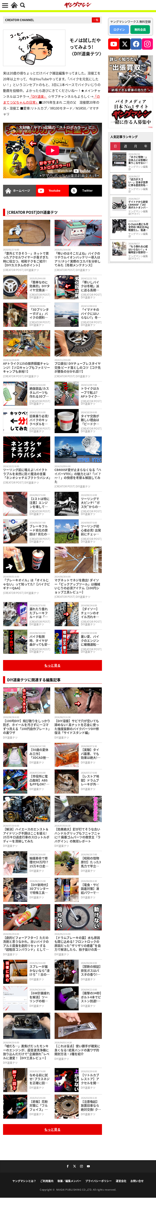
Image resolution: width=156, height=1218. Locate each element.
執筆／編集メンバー (69, 1181)
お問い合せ (137, 1181)
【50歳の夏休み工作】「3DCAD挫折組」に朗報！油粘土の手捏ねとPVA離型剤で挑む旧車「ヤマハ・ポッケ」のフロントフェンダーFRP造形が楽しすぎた (39, 754)
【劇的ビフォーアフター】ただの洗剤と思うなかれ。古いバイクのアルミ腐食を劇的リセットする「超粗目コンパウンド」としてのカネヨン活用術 (26, 943)
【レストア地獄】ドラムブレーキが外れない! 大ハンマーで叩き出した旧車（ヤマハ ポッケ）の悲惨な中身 (91, 780)
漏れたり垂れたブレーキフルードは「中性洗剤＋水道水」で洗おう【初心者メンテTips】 (38, 613)
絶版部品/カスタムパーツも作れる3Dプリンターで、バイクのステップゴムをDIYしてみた (39, 392)
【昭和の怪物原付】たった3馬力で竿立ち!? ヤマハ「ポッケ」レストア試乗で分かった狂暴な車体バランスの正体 (91, 862)
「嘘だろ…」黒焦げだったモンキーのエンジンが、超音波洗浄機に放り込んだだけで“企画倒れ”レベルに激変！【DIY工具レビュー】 (26, 1052)
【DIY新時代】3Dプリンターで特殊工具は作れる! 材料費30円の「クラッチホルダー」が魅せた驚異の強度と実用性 (39, 889)
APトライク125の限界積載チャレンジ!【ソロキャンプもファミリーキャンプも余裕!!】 (26, 367)
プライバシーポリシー (98, 1181)
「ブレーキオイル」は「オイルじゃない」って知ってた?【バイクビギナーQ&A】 (26, 584)
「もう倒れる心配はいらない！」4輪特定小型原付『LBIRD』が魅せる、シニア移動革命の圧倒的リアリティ (138, 249)
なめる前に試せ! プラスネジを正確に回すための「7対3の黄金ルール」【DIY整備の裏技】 (39, 1079)
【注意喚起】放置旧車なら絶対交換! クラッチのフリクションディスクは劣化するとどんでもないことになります (91, 1106)
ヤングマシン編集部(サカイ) (138, 212)
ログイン (119, 29)
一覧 (96, 20)
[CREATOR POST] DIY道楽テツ (21, 270)
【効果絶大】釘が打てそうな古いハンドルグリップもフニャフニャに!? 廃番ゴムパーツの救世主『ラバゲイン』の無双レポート (77, 835)
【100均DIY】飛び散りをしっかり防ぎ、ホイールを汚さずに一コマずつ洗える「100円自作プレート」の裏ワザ (26, 727)
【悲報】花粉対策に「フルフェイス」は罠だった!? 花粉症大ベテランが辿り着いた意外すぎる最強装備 (38, 1106)
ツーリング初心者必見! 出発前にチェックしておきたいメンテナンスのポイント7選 (91, 530)
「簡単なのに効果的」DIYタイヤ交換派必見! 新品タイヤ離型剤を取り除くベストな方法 (39, 286)
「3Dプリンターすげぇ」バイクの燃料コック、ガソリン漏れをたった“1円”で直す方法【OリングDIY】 (39, 313)
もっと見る (52, 665)
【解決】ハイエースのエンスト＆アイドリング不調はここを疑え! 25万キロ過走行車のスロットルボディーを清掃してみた (26, 835)
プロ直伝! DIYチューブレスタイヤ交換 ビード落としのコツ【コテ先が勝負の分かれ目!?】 (77, 367)
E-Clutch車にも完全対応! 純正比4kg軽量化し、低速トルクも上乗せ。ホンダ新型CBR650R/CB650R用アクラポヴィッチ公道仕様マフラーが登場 (138, 227)
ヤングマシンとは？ (24, 1181)
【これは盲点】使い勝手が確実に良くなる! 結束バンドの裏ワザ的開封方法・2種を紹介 (77, 1050)
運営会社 (121, 1181)
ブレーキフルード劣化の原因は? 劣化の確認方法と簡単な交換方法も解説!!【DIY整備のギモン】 (39, 530)
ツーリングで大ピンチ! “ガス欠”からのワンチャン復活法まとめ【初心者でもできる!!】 (91, 503)
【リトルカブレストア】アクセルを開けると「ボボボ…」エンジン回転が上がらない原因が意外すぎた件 (90, 1079)
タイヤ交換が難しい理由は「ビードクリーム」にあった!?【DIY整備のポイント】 (91, 420)
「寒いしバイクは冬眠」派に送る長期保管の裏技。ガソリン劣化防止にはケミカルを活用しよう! (90, 286)
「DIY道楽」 (38, 96)
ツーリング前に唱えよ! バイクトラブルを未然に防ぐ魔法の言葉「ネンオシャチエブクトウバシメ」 (26, 474)
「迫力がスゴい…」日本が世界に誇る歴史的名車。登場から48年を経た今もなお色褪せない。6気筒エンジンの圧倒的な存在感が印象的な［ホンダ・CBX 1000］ (138, 182)
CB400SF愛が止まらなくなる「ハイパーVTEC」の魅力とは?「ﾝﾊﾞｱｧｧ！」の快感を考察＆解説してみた (77, 476)
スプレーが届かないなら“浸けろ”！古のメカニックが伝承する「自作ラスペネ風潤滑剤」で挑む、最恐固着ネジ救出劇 (39, 970)
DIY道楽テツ (10, 737)
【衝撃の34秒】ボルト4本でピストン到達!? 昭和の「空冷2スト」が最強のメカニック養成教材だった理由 (91, 997)
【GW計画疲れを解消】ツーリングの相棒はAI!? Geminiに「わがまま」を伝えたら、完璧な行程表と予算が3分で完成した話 (39, 997)
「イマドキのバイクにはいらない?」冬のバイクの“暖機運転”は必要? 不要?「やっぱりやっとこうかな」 (91, 313)
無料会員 (140, 29)
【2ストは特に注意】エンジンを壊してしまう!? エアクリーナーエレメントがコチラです (39, 503)
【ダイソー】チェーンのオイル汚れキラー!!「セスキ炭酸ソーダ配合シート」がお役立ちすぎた (91, 613)
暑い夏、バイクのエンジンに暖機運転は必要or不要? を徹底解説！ (91, 640)
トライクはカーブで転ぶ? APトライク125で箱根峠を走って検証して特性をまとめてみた (91, 392)
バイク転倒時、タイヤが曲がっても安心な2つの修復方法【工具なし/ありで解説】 (39, 640)
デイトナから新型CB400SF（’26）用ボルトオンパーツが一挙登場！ (138, 204)
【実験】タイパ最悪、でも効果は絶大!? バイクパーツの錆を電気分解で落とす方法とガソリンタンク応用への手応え (90, 754)
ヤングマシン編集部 (138, 168)
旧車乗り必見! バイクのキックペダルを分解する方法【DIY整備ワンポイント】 (39, 420)
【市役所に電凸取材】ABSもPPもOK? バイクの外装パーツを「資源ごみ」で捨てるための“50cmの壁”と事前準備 (39, 780)
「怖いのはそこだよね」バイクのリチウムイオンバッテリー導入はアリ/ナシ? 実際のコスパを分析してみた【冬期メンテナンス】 (77, 259)
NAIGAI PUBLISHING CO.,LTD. (74, 1189)
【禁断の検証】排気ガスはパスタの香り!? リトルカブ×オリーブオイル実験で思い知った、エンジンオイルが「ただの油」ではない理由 (91, 970)
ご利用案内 (46, 1181)
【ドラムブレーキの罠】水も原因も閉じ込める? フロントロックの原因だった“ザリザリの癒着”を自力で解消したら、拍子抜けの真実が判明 (77, 943)
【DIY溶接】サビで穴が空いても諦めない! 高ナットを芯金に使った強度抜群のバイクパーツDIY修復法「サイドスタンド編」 (76, 727)
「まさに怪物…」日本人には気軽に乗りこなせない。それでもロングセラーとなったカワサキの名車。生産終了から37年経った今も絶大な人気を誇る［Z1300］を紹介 (138, 160)
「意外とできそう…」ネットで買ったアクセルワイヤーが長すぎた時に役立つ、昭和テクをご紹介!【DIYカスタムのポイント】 (26, 259)
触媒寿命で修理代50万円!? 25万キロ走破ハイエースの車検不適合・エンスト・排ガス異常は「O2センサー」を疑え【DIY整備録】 (39, 862)
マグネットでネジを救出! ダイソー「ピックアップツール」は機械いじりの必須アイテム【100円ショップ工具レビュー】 (77, 586)
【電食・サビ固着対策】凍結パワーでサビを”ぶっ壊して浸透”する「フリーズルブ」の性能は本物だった (91, 889)
